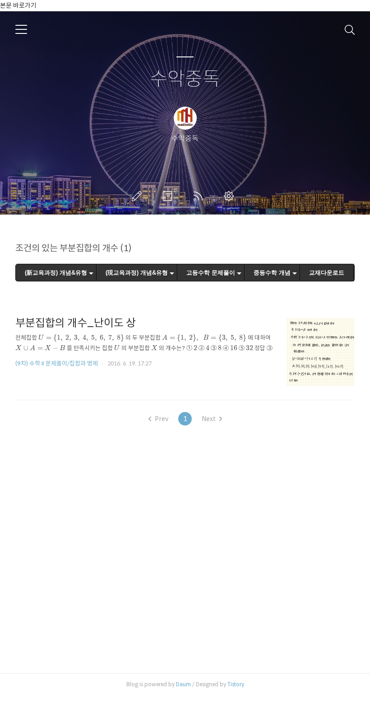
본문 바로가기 (18, 5)
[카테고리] (21, 29)
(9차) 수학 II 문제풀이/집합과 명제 (56, 363)
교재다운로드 (326, 272)
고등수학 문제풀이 (210, 272)
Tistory (235, 684)
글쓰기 (138, 196)
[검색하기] (349, 29)
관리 (230, 196)
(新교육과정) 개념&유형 (56, 272)
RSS (200, 196)
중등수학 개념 (272, 272)
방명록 (169, 196)
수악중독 (185, 79)
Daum (183, 684)
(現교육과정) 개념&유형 (137, 272)
